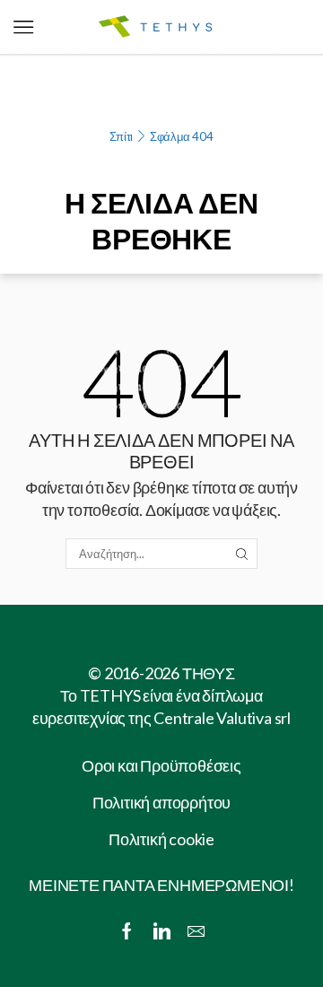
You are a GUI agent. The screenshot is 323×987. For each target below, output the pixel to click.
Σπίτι (121, 136)
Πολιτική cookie (161, 839)
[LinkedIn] (161, 932)
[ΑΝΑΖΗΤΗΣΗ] (241, 553)
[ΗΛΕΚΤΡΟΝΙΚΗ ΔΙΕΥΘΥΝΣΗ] (196, 932)
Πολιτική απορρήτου (161, 802)
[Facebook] (126, 932)
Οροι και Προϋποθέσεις (161, 765)
